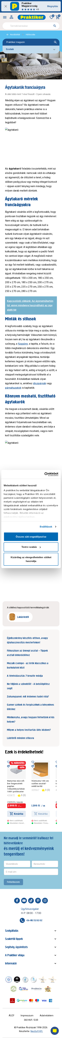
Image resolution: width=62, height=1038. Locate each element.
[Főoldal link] (32, 17)
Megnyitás (52, 6)
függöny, (23, 343)
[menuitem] (5, 17)
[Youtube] (24, 900)
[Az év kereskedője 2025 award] (48, 989)
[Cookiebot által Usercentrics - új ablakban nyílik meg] (44, 474)
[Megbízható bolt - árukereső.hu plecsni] (13, 989)
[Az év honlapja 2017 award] (52, 979)
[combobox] (31, 26)
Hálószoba (30, 34)
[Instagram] (45, 900)
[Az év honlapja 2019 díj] (33, 979)
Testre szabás (29, 547)
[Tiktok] (31, 900)
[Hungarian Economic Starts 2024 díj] (9, 979)
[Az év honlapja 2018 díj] (25, 979)
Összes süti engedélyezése (31, 536)
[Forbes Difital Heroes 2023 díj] (17, 979)
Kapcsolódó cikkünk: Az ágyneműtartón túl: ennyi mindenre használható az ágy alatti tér (30, 305)
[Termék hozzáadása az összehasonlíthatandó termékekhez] (8, 766)
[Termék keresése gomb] (55, 26)
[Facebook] (17, 900)
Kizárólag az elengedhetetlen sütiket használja (31, 559)
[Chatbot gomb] (55, 1031)
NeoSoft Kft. (37, 1031)
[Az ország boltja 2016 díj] (43, 979)
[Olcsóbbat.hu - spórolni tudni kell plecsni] (36, 989)
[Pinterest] (38, 900)
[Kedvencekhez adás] (8, 761)
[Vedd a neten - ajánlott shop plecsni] (24, 989)
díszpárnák (39, 383)
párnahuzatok (13, 387)
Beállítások (46, 526)
